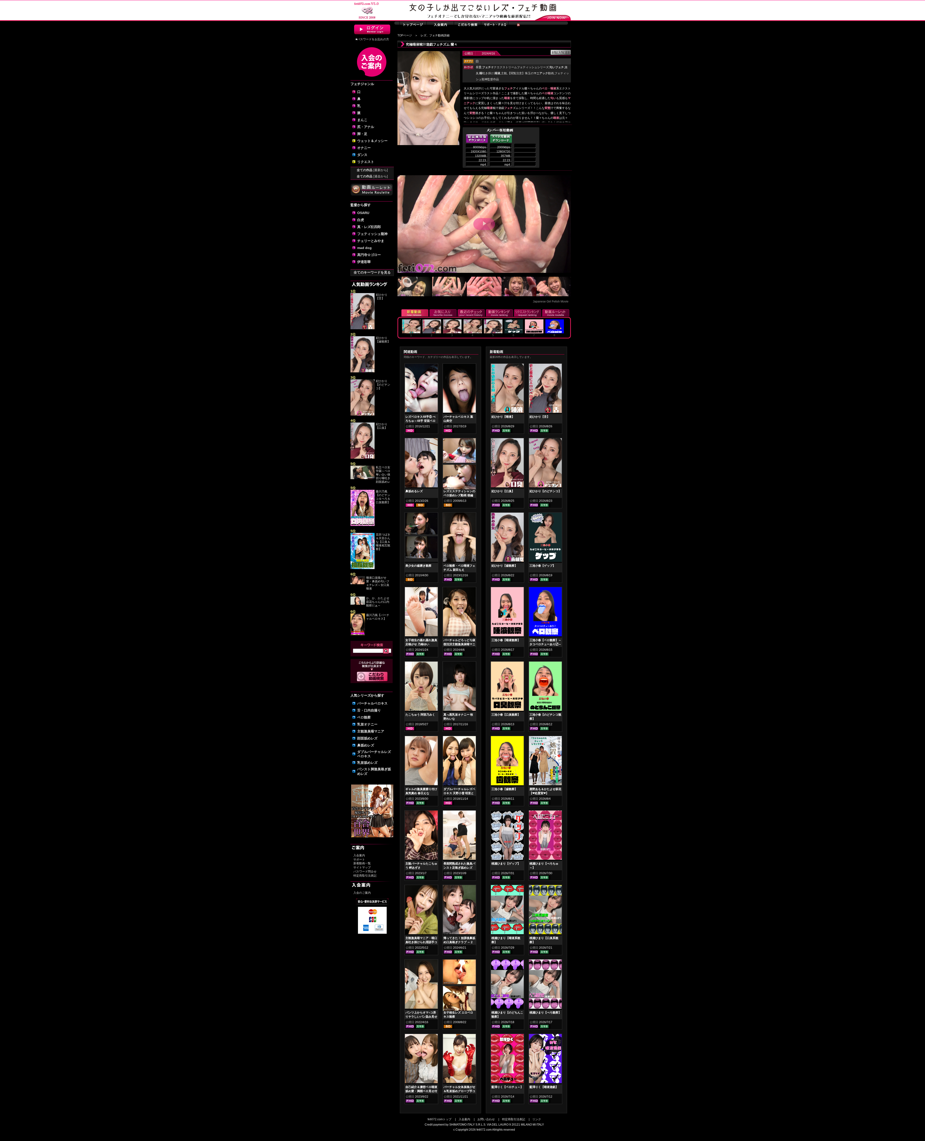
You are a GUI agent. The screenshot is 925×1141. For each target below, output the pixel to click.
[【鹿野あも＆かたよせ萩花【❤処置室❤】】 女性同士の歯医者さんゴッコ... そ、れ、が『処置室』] (545, 761)
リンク (536, 1119)
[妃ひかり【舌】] (362, 328)
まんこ (362, 120)
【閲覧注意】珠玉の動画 (531, 73)
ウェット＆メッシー (372, 141)
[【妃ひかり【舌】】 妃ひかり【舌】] (545, 389)
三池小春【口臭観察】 (505, 714)
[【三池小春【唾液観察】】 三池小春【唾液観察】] (507, 612)
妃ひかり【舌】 (381, 296)
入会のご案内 (362, 892)
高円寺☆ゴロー (369, 255)
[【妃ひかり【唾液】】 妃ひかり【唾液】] (507, 389)
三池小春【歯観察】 (504, 789)
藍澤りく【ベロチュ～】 (507, 1087)
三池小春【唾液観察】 (505, 640)
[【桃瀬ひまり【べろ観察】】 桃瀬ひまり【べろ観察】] (545, 985)
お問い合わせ (486, 1119)
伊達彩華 (364, 262)
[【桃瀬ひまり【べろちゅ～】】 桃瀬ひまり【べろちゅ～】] (545, 836)
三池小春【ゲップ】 (542, 565)
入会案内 (359, 855)
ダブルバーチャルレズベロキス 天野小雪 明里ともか (459, 793)
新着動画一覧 (362, 863)
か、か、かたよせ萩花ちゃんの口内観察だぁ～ (377, 602)
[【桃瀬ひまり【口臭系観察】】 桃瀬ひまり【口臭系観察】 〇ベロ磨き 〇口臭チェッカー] (545, 910)
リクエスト (365, 162)
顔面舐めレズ (367, 738)
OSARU (363, 213)
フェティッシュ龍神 (372, 234)
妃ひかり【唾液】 (503, 416)
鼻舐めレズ (365, 745)
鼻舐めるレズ (414, 491)
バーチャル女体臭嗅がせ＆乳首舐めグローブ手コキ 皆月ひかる (459, 1091)
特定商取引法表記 (365, 875)
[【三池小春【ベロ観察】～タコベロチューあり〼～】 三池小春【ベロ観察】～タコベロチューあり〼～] (545, 612)
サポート (359, 859)
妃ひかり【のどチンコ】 (383, 384)
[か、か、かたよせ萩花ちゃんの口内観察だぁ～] (357, 603)
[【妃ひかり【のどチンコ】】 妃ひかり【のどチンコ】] (545, 463)
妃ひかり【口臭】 (381, 426)
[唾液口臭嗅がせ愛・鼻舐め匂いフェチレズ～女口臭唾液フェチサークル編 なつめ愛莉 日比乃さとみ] (357, 583)
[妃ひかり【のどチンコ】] (362, 414)
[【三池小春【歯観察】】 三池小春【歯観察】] (507, 761)
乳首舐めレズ (367, 763)
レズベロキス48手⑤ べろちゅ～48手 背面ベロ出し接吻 (420, 421)
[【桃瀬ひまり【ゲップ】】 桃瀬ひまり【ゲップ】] (507, 836)
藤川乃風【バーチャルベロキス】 (377, 616)
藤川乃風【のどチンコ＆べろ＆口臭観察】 (383, 497)
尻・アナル (365, 127)
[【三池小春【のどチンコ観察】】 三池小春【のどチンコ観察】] (545, 687)
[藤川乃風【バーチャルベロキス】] (357, 634)
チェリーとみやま (370, 241)
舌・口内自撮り (369, 710)
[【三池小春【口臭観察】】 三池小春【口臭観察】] (507, 687)
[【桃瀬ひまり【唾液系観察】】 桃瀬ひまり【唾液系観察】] (507, 910)
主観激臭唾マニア (370, 731)
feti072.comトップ (439, 1119)
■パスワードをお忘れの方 (372, 39)
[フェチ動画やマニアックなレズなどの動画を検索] (372, 680)
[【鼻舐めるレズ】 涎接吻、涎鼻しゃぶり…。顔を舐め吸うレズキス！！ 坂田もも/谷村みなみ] (421, 463)
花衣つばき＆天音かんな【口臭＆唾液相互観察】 (383, 542)
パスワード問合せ (365, 871)
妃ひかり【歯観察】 (383, 339)
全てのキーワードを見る (372, 272)
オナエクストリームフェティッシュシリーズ (515, 67)
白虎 (360, 220)
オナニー (364, 148)
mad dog (364, 248)
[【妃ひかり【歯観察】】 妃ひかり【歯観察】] (507, 538)
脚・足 (362, 134)
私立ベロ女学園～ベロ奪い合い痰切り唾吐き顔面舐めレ (383, 474)
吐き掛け (486, 73)
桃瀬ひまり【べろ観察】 (545, 1012)
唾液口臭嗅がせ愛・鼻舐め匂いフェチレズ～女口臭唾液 (377, 583)
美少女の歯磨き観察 (418, 565)
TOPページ (404, 35)
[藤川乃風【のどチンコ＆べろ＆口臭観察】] (362, 525)
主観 (504, 73)
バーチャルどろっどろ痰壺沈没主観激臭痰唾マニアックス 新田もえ (459, 644)
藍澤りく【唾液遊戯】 (543, 1087)
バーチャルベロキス (372, 703)
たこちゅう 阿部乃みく (420, 714)
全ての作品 (372, 170)
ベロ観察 (364, 717)
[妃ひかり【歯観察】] (362, 371)
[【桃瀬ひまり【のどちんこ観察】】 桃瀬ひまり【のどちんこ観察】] (507, 985)
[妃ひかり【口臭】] (362, 457)
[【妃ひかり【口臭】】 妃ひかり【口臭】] (507, 463)
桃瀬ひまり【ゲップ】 (505, 863)
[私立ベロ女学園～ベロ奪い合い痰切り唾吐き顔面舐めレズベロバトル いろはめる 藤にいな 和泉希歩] (362, 478)
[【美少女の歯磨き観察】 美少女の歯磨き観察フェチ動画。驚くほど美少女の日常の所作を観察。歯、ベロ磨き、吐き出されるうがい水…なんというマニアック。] (421, 524)
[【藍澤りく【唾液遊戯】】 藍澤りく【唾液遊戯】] (545, 1059)
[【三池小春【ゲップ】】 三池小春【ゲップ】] (545, 538)
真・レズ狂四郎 (369, 227)
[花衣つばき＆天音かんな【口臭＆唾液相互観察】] (362, 568)
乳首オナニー (367, 724)
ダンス (362, 155)
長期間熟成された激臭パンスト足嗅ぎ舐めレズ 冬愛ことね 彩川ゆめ (459, 867)
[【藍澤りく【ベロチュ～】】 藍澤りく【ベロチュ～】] (507, 1059)
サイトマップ (362, 867)
